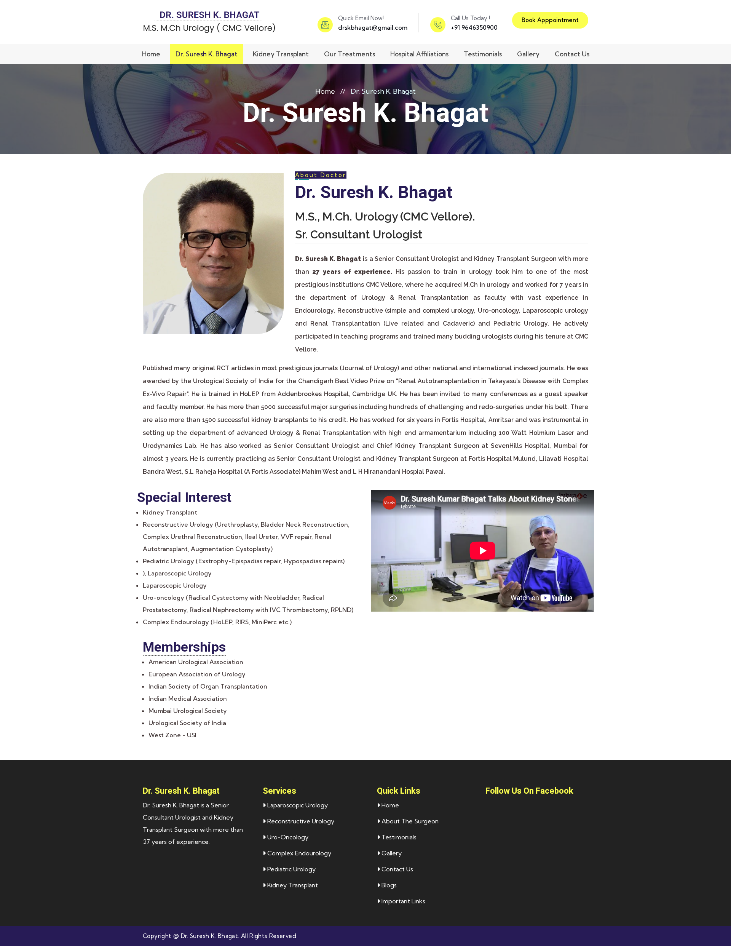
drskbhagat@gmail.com (372, 27)
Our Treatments (349, 54)
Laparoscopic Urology (297, 805)
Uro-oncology (287, 837)
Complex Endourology (298, 853)
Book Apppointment (550, 20)
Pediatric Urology (291, 869)
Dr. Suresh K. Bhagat (207, 54)
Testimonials (483, 54)
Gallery (528, 54)
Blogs (388, 885)
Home (151, 54)
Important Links (402, 901)
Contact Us (572, 54)
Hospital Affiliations (419, 54)
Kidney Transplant (281, 54)
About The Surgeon (409, 821)
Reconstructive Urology (300, 821)
